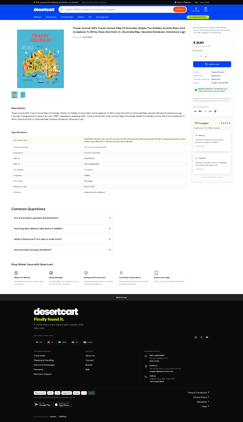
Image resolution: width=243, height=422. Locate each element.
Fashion (81, 17)
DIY (90, 17)
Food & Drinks (67, 17)
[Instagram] (196, 337)
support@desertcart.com (161, 371)
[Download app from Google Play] (43, 404)
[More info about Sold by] (226, 72)
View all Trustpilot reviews (212, 177)
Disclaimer (203, 402)
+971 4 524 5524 (157, 381)
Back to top (121, 297)
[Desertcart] (44, 9)
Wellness (37, 17)
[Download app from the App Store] (62, 404)
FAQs (205, 406)
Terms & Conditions (198, 392)
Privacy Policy (201, 397)
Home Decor (51, 17)
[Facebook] (207, 337)
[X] (201, 337)
